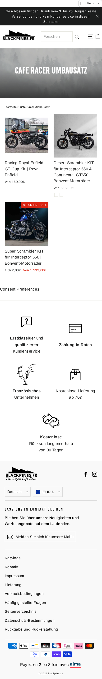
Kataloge (13, 558)
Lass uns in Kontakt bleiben (34, 509)
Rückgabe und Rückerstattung (31, 629)
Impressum (14, 576)
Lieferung (13, 585)
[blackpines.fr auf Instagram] (94, 474)
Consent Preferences (19, 289)
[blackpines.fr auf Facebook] (85, 474)
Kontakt (11, 567)
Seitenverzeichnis (21, 611)
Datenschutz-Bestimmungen (30, 620)
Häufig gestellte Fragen (25, 603)
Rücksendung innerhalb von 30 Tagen (51, 443)
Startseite (11, 106)
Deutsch (14, 492)
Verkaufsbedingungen (24, 594)
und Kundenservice (26, 344)
